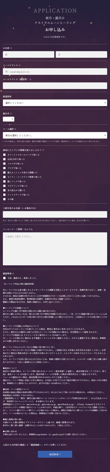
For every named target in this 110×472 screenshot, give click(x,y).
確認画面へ (55, 454)
